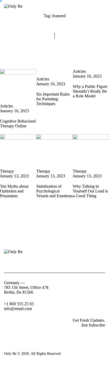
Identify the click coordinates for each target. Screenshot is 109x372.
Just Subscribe (93, 325)
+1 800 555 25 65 (19, 304)
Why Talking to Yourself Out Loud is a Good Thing (90, 191)
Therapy (7, 171)
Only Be (10, 354)
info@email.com (18, 308)
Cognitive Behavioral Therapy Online (18, 123)
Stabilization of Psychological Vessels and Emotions (54, 191)
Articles (6, 106)
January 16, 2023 (14, 111)
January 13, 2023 (14, 176)
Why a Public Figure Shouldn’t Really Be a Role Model (90, 91)
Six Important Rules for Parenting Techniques (53, 99)
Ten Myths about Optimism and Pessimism (14, 191)
